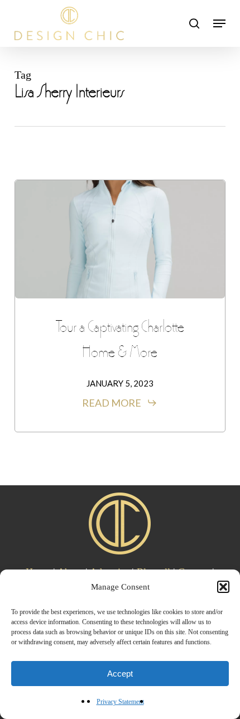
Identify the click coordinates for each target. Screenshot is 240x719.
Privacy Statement (120, 702)
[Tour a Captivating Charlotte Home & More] (120, 239)
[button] (223, 586)
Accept (120, 673)
